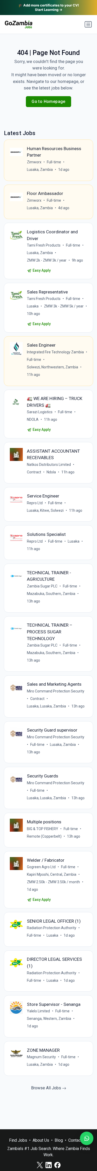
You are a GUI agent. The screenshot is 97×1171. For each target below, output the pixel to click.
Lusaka (33, 306)
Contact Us (78, 1140)
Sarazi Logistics (40, 412)
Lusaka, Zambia (40, 169)
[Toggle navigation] (88, 24)
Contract (34, 472)
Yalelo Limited (38, 1011)
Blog (59, 1140)
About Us (41, 1140)
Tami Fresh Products (44, 245)
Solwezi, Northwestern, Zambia (52, 367)
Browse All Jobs (46, 1087)
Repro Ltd (35, 503)
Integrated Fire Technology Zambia (55, 352)
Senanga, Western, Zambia (49, 1018)
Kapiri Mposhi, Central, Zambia (51, 874)
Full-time (54, 162)
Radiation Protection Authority (51, 928)
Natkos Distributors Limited (49, 464)
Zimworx (34, 162)
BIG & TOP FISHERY (42, 829)
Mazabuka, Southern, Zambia (51, 594)
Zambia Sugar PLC (42, 586)
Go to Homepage (48, 101)
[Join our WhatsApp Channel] (86, 1138)
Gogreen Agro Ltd (41, 867)
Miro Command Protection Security (55, 691)
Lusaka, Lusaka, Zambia (46, 706)
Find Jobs (18, 1140)
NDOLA (33, 419)
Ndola (51, 472)
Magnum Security (41, 1057)
